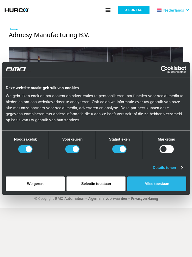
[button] (108, 10)
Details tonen (164, 167)
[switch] (72, 149)
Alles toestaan (156, 183)
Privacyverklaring (144, 198)
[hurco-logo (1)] (17, 10)
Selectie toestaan (96, 183)
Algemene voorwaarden (107, 198)
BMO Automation (69, 198)
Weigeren (35, 183)
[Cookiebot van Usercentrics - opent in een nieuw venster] (164, 69)
